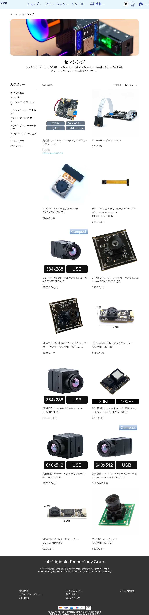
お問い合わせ (127, 590)
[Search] (126, 4)
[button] (132, 4)
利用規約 (24, 598)
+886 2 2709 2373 (72, 571)
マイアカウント (74, 590)
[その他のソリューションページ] (67, 4)
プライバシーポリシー (31, 594)
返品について (73, 598)
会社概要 (24, 590)
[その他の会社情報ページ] (103, 4)
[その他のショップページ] (40, 4)
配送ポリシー (73, 594)
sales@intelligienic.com (50, 571)
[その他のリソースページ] (85, 4)
